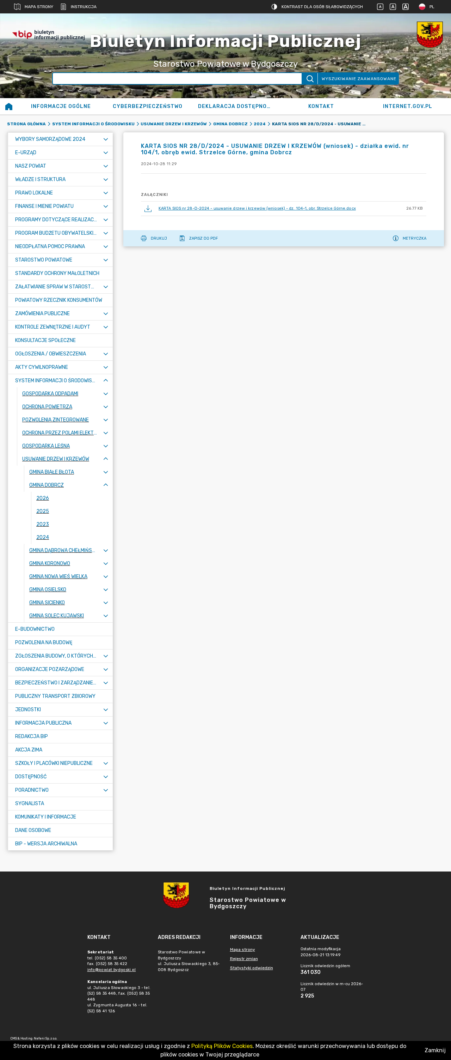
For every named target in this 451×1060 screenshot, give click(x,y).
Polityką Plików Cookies (222, 1046)
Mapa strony (39, 6)
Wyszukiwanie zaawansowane (359, 78)
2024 (260, 123)
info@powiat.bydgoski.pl (111, 970)
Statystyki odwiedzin (251, 967)
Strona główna (26, 123)
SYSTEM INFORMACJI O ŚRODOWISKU (93, 123)
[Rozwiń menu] (105, 139)
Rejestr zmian (244, 958)
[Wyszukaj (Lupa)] (309, 78)
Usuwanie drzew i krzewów (174, 123)
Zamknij (435, 1050)
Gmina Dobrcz (230, 123)
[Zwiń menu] (105, 380)
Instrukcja (84, 6)
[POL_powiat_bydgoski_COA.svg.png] (430, 35)
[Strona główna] (9, 106)
